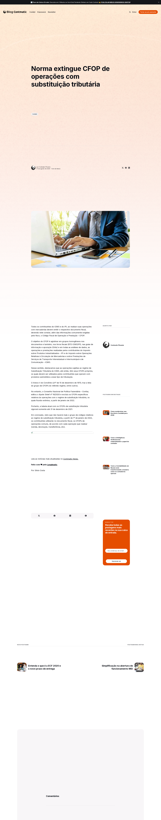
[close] (158, 2)
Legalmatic (52, 465)
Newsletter (52, 12)
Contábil (32, 12)
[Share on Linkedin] (128, 168)
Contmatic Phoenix (44, 167)
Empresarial (41, 12)
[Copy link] (86, 515)
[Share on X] (122, 168)
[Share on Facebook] (125, 168)
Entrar (134, 12)
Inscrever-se (116, 561)
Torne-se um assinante (148, 12)
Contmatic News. (70, 459)
